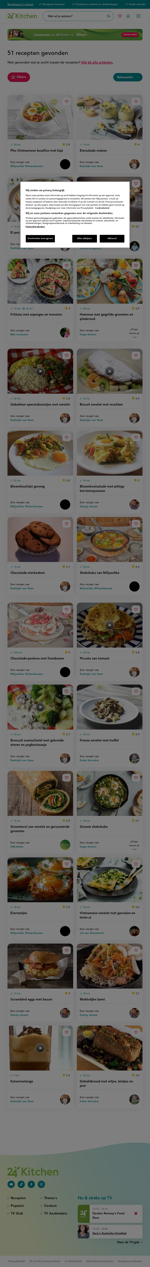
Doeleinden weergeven (40, 238)
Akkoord (112, 238)
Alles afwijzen (84, 238)
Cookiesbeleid (102, 208)
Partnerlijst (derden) (35, 227)
